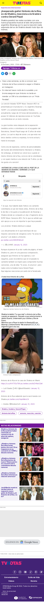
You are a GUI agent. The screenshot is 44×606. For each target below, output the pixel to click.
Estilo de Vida (34, 577)
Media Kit (5, 594)
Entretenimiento (11, 577)
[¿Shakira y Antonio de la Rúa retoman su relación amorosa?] (31, 479)
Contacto (5, 593)
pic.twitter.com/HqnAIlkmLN (18, 399)
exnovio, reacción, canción (30, 413)
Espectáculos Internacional (11, 8)
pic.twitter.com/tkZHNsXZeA (32, 383)
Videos (11, 581)
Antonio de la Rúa (8, 413)
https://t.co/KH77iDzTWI (10, 383)
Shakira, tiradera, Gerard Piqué (14, 409)
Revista (34, 581)
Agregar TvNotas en (12, 68)
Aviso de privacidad (9, 591)
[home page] (22, 3)
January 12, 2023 (20, 245)
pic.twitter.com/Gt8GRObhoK (12, 240)
